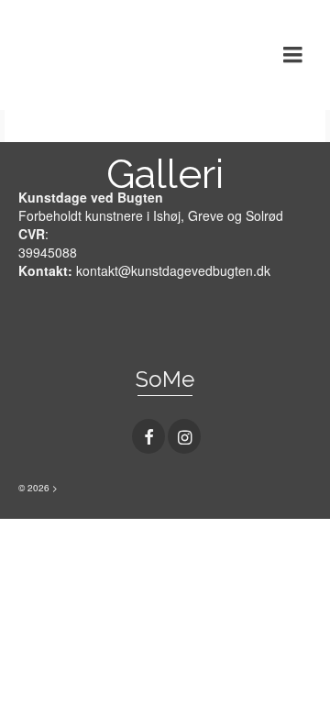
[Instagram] (184, 436)
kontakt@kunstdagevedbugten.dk (173, 270)
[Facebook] (148, 436)
